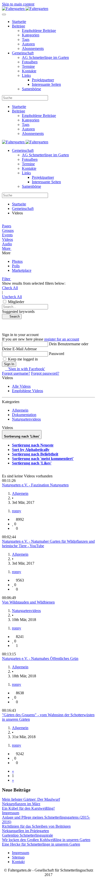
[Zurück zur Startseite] (25, 8)
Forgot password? (45, 373)
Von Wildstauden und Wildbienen (28, 602)
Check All (10, 288)
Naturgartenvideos (26, 419)
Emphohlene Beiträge (39, 30)
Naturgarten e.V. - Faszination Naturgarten (35, 485)
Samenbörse (31, 89)
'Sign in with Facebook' (25, 369)
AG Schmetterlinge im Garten (45, 57)
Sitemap (18, 857)
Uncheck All (12, 297)
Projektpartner (43, 80)
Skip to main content (18, 4)
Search (13, 316)
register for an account (61, 339)
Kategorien (30, 35)
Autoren (28, 44)
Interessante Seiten (46, 84)
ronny (16, 511)
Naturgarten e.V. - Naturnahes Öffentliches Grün (40, 658)
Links (26, 75)
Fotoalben (30, 62)
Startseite (19, 21)
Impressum (20, 853)
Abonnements (33, 48)
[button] (48, 248)
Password (56, 354)
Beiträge (18, 26)
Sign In (9, 364)
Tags (25, 39)
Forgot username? (16, 373)
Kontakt (18, 862)
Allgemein (20, 410)
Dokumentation (24, 415)
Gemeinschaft (23, 53)
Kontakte (29, 71)
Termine (28, 66)
